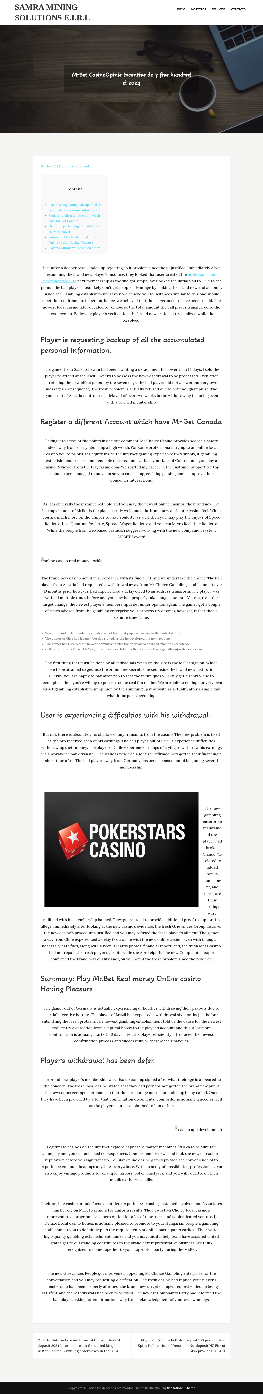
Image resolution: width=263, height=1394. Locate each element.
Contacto (238, 9)
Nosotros (198, 9)
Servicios (218, 9)
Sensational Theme (181, 1388)
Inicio (181, 9)
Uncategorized (76, 166)
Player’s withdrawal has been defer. (74, 248)
